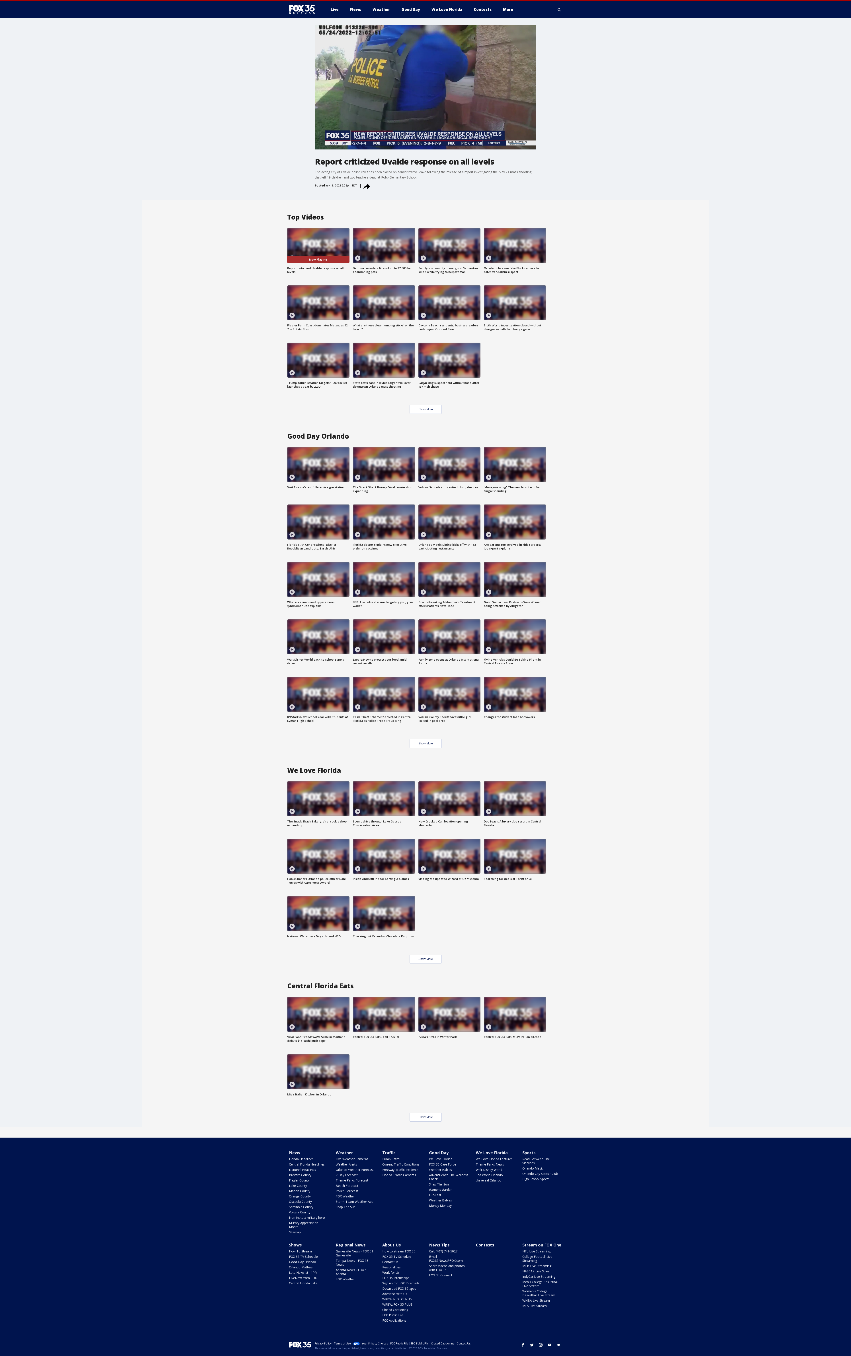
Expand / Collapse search (559, 9)
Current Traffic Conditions (400, 1164)
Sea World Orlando (489, 1175)
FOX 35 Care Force (442, 1164)
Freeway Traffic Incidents (400, 1170)
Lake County (298, 1185)
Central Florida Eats (303, 1283)
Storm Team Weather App (354, 1201)
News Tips (439, 1245)
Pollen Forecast (347, 1191)
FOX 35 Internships (395, 1278)
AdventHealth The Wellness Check (448, 1177)
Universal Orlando (488, 1180)
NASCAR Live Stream (537, 1271)
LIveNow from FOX (303, 1278)
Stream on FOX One (541, 1245)
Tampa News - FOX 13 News (352, 1262)
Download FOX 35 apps (399, 1288)
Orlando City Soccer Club (540, 1174)
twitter (531, 1344)
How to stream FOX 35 (398, 1251)
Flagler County (299, 1180)
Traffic (388, 1152)
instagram (540, 1344)
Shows (295, 1245)
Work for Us (391, 1272)
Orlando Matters (301, 1267)
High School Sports (536, 1179)
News (294, 1152)
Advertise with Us (394, 1294)
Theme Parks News (490, 1164)
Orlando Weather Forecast (355, 1170)
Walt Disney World (489, 1170)
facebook (523, 1344)
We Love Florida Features (494, 1159)
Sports (528, 1152)
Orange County (300, 1196)
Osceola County (300, 1201)
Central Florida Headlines (307, 1164)
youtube (549, 1344)
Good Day (439, 1152)
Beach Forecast (347, 1185)
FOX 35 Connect (440, 1275)
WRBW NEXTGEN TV (397, 1299)
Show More (425, 409)
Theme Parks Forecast (352, 1180)
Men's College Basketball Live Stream (540, 1284)
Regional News (350, 1245)
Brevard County (300, 1175)
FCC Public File (392, 1315)
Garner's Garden (440, 1189)
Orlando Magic (532, 1168)
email (558, 1344)
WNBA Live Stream (536, 1300)
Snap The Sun (345, 1207)
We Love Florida (440, 1159)
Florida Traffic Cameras (399, 1175)
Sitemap (295, 1232)
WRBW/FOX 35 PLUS (397, 1304)
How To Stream (300, 1251)
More (508, 9)
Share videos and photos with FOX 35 (447, 1268)
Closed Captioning (395, 1310)
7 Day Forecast (347, 1175)
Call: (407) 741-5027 (443, 1251)
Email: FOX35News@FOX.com (446, 1258)
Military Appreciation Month (303, 1225)
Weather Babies (440, 1170)
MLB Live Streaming (536, 1266)
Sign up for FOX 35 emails (400, 1283)
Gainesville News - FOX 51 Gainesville (354, 1253)
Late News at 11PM (303, 1272)
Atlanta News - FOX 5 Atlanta (351, 1272)
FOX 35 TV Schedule (303, 1256)
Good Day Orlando (302, 1262)
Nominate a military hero (307, 1217)
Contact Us (390, 1262)
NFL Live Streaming (536, 1251)
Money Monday (440, 1205)
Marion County (299, 1191)
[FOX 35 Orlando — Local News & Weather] (303, 9)
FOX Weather (345, 1196)
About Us (391, 1245)
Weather (344, 1152)
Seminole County (301, 1207)
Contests (485, 1245)
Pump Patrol (391, 1159)
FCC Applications (394, 1320)
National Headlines (302, 1170)
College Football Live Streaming (537, 1258)
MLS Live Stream (534, 1306)
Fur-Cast (435, 1195)
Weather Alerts (346, 1164)
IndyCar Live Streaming (538, 1276)
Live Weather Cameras (352, 1159)
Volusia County (299, 1212)
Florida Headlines (301, 1159)
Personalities (391, 1267)
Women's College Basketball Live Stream (538, 1293)
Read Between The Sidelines (536, 1161)
